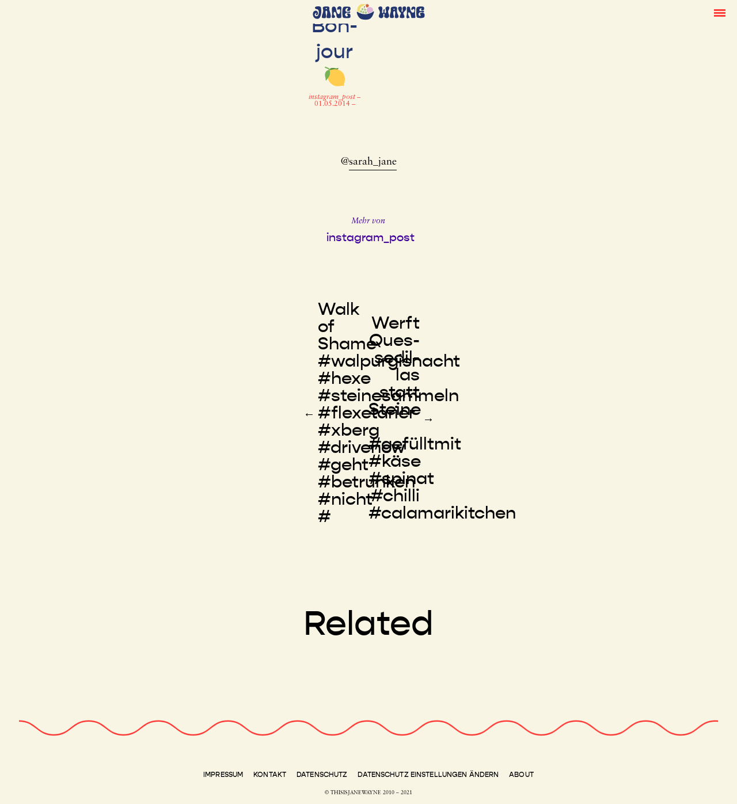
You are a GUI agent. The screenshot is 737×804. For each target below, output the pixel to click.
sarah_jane (373, 162)
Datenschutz (322, 775)
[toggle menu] (719, 12)
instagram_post (333, 97)
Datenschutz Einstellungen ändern (428, 775)
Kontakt (269, 775)
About (521, 775)
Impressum (223, 775)
